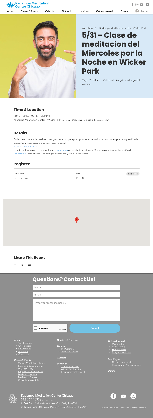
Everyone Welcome (121, 352)
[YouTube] (141, 5)
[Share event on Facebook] (15, 265)
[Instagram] (137, 5)
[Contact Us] (147, 4)
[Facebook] (132, 5)
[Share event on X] (22, 265)
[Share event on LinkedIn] (29, 265)
